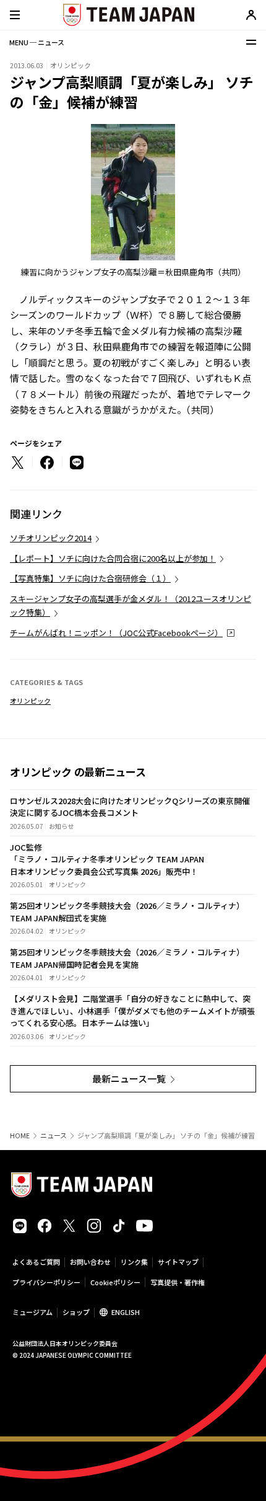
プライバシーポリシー (46, 1282)
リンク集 (134, 1262)
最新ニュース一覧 (129, 1078)
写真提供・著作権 (177, 1282)
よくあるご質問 (36, 1262)
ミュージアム (32, 1312)
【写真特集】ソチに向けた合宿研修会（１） (90, 578)
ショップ (76, 1312)
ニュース (53, 1135)
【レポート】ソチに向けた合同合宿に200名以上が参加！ (113, 558)
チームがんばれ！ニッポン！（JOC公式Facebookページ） (116, 633)
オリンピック (30, 701)
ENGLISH (125, 1312)
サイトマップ (178, 1262)
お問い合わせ (90, 1262)
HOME (20, 1135)
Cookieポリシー (115, 1282)
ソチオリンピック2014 (51, 538)
